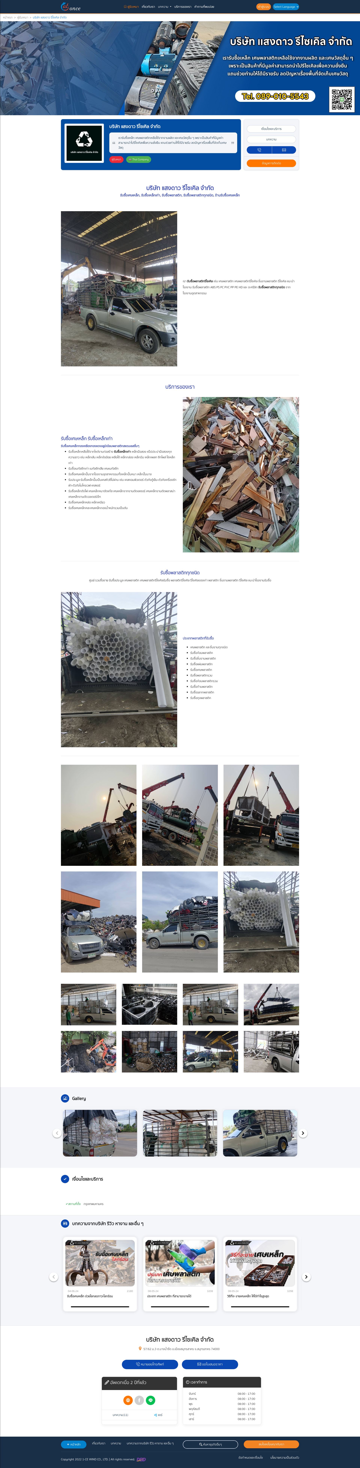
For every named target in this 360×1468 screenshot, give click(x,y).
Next (303, 1133)
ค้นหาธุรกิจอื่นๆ (212, 1444)
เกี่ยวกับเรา (148, 6)
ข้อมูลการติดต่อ (271, 163)
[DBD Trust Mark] (141, 1459)
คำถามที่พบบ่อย (204, 6)
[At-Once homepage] (71, 7)
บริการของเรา (182, 6)
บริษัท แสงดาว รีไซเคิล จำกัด (50, 17)
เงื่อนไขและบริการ (271, 128)
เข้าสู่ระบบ (263, 6)
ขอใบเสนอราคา (212, 1364)
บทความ (271, 139)
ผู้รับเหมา (133, 6)
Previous (57, 1133)
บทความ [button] (163, 6)
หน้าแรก (8, 17)
